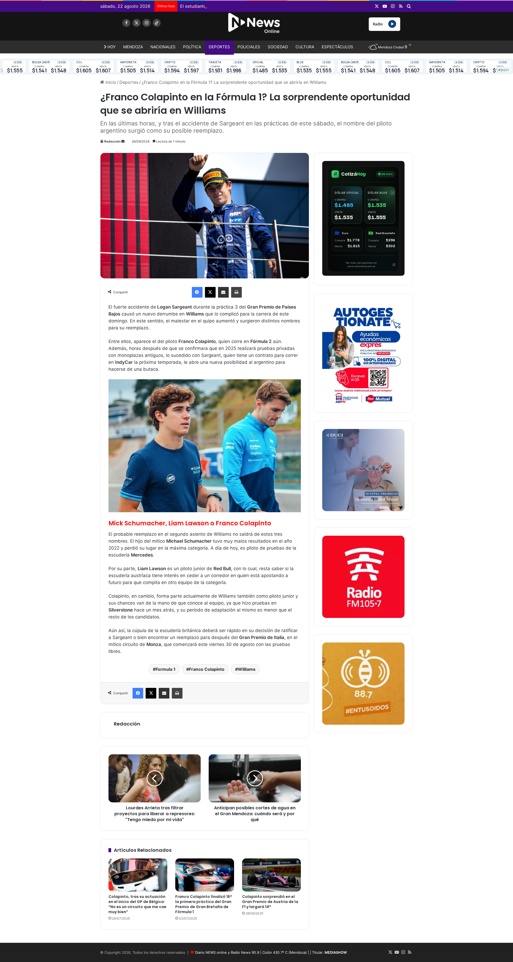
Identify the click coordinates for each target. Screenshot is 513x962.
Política (192, 46)
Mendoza (133, 46)
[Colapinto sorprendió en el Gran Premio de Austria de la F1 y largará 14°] (271, 875)
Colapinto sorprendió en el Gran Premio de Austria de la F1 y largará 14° (270, 901)
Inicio (110, 82)
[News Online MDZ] (149, 28)
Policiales (249, 46)
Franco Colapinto (206, 669)
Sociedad (278, 46)
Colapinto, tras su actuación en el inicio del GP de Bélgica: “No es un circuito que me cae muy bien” (137, 904)
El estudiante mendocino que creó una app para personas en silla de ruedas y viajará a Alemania (278, 6)
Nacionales (163, 46)
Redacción (112, 141)
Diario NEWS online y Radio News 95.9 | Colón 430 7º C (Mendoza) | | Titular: (271, 952)
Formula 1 (166, 669)
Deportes (219, 46)
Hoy (111, 46)
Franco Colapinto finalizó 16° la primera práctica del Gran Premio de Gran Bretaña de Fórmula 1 (203, 904)
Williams (246, 669)
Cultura (305, 46)
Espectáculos (337, 46)
